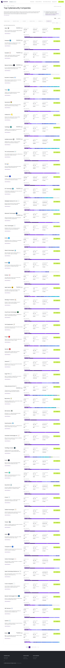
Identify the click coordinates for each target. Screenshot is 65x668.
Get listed (61, 1)
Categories (25, 657)
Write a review (25, 658)
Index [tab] (55, 18)
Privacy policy (19, 663)
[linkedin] (4, 660)
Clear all (49, 21)
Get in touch (6, 658)
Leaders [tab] (59, 18)
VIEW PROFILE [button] (7, 33)
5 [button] (35, 647)
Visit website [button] (57, 41)
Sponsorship (35, 657)
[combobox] (4, 21)
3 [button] (32, 647)
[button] (37, 647)
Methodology (6, 657)
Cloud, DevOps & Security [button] (47, 1)
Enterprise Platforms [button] (39, 1)
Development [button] (32, 1)
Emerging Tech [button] (54, 1)
